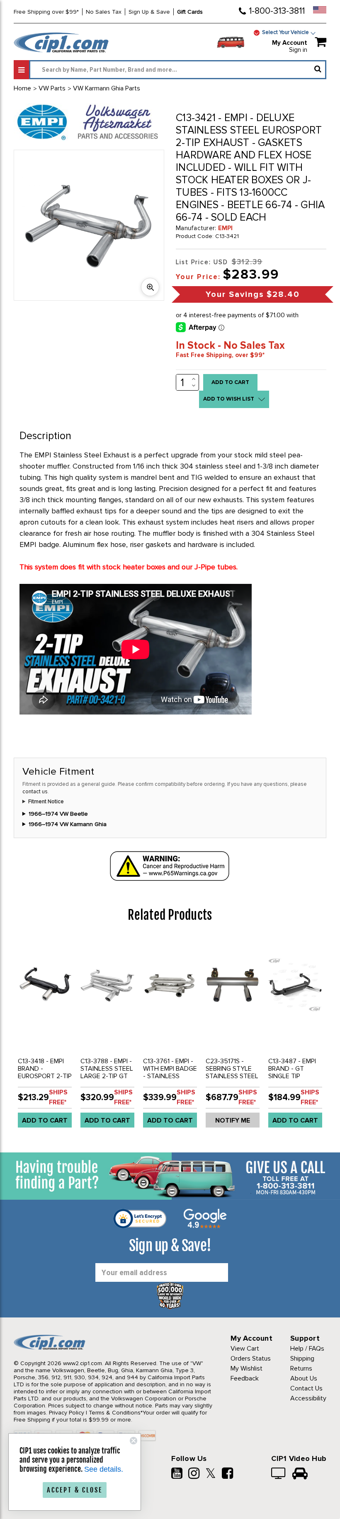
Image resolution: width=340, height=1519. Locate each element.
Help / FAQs (307, 1348)
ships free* (58, 1097)
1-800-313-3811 (277, 11)
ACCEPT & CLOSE (74, 1490)
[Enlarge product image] (150, 287)
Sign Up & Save (149, 11)
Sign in (298, 49)
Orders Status (251, 1358)
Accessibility (308, 1398)
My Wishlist (246, 1368)
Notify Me (232, 1120)
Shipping (302, 1358)
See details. (103, 1469)
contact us (35, 791)
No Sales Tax (103, 11)
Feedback (245, 1378)
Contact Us (306, 1388)
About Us (303, 1378)
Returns (301, 1368)
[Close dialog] (133, 1440)
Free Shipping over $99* (46, 11)
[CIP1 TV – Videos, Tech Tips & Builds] (279, 1474)
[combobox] (177, 69)
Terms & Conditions (115, 1412)
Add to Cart (45, 1120)
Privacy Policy (66, 1412)
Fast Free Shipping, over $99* (220, 355)
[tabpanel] (45, 1035)
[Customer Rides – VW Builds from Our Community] (300, 1474)
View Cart (245, 1348)
